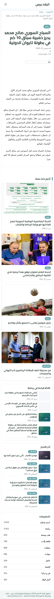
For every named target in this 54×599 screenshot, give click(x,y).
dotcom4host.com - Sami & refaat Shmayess (25, 596)
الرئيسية (49, 12)
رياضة (41, 12)
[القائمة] (6, 4)
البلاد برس (42, 4)
